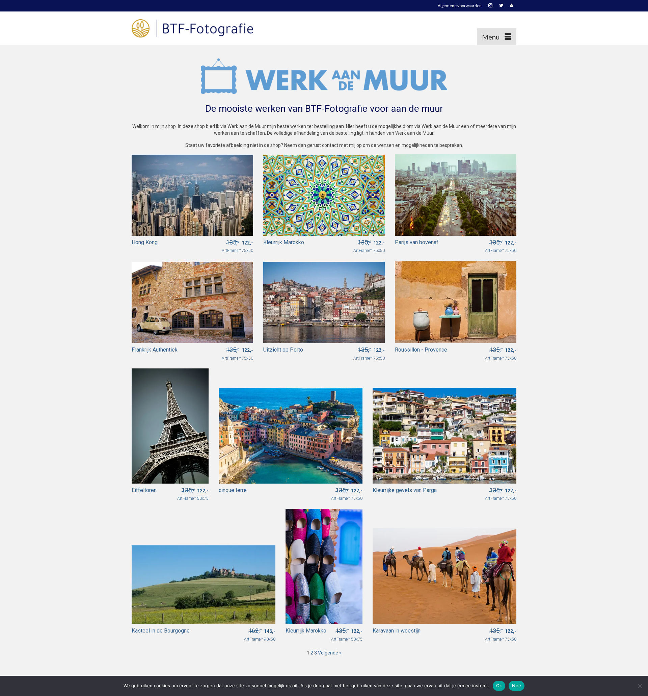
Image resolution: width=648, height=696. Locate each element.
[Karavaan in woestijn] (444, 575)
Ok (499, 685)
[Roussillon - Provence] (455, 301)
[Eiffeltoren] (170, 425)
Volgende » (330, 652)
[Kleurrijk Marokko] (324, 194)
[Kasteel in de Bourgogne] (203, 584)
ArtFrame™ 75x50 (237, 246)
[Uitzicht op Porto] (324, 302)
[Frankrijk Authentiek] (192, 302)
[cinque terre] (290, 435)
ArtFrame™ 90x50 (259, 635)
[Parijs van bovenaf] (455, 194)
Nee (516, 685)
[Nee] (639, 685)
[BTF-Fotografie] (192, 28)
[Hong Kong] (192, 194)
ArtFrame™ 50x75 (193, 494)
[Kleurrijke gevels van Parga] (444, 435)
